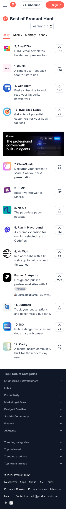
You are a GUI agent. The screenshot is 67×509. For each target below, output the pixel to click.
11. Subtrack (22, 305)
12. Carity (20, 344)
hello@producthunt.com (44, 496)
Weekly (17, 35)
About (32, 481)
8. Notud (20, 208)
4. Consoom (22, 85)
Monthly (30, 35)
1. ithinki (20, 66)
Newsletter (10, 481)
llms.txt (8, 496)
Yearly (43, 35)
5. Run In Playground (28, 227)
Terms (49, 481)
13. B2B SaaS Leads (27, 109)
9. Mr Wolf (21, 251)
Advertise (55, 489)
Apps (23, 481)
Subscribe (33, 5)
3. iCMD (19, 188)
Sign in (56, 5)
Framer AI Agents (26, 275)
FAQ (41, 481)
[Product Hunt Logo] (13, 5)
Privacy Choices (37, 489)
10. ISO (19, 324)
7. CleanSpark (23, 164)
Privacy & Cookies (14, 489)
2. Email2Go (22, 46)
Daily (6, 35)
